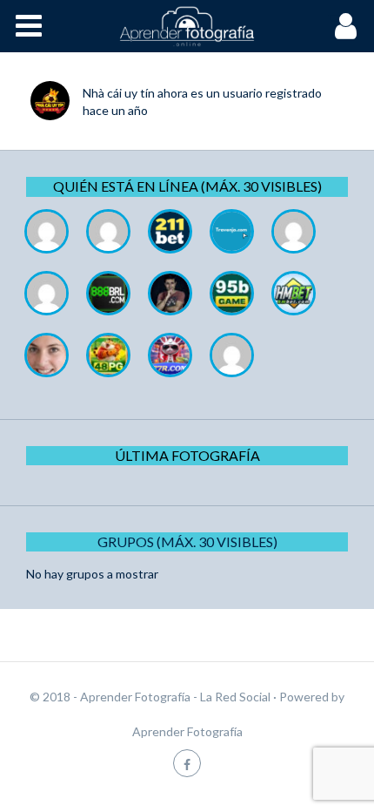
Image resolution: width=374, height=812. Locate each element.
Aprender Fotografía (187, 731)
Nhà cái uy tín (119, 92)
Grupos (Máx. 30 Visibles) (187, 541)
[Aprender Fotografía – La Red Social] (187, 26)
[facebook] (187, 762)
